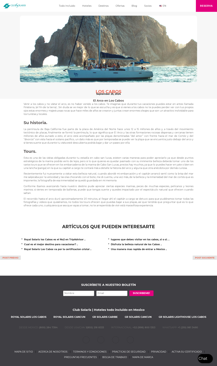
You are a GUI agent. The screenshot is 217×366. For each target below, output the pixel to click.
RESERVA (206, 5)
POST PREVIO (10, 257)
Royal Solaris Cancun (69, 317)
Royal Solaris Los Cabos (28, 317)
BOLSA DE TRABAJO (114, 357)
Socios (147, 5)
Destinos (103, 5)
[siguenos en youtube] (130, 339)
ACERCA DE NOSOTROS (52, 351)
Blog (134, 5)
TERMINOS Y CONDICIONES (90, 351)
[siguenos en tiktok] (86, 339)
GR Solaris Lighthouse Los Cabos (182, 317)
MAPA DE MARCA (142, 357)
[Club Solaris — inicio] (15, 6)
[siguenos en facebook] (101, 339)
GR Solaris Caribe (105, 317)
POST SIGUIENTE (204, 257)
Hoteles (86, 5)
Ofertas (120, 5)
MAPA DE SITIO (23, 351)
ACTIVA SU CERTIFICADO (187, 351)
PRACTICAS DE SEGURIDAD (129, 351)
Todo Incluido (67, 5)
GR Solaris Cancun (138, 317)
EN (164, 5)
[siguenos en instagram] (116, 339)
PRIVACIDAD (158, 351)
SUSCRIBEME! (141, 293)
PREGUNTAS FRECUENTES (80, 357)
